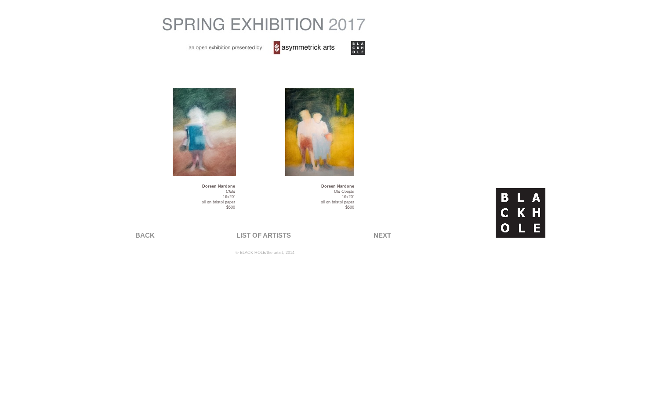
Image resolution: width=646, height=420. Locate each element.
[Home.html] (520, 235)
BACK (145, 235)
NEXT (382, 235)
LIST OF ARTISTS (263, 235)
